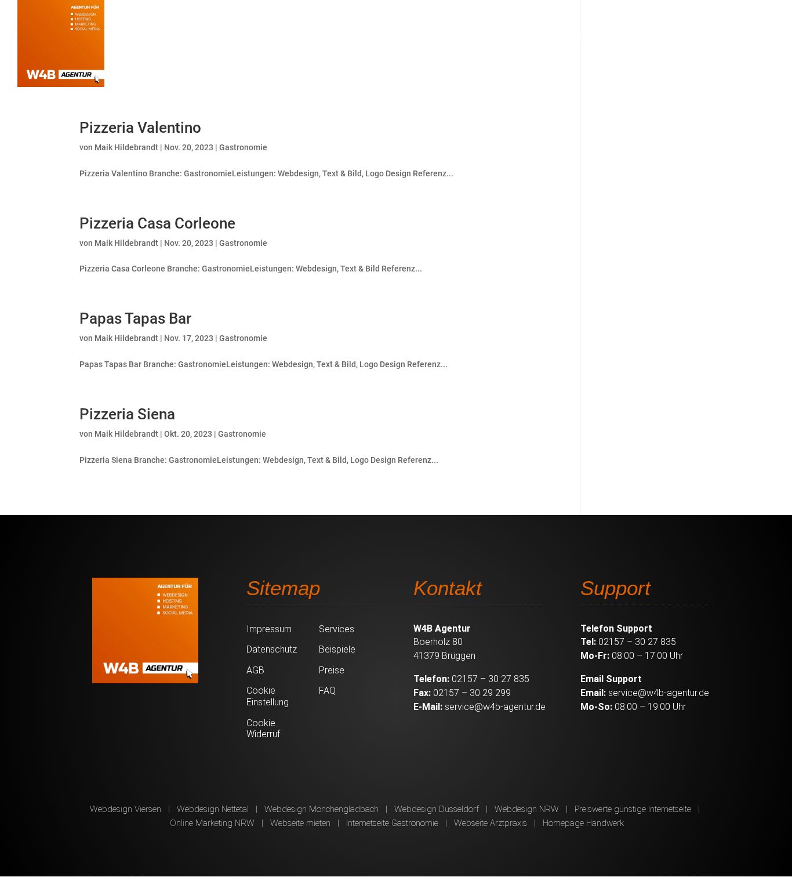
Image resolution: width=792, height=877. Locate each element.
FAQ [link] (327, 690)
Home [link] (394, 36)
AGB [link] (255, 670)
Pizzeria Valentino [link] (140, 127)
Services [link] (444, 36)
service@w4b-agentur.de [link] (495, 706)
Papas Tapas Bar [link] (135, 318)
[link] (60, 43)
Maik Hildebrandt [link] (126, 147)
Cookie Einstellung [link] (267, 696)
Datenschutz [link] (271, 649)
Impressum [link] (269, 629)
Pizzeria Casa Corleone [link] (157, 223)
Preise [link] (565, 36)
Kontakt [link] (741, 36)
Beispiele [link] (513, 36)
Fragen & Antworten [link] (657, 36)
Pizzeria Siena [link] (127, 414)
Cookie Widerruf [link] (263, 728)
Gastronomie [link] (243, 147)
